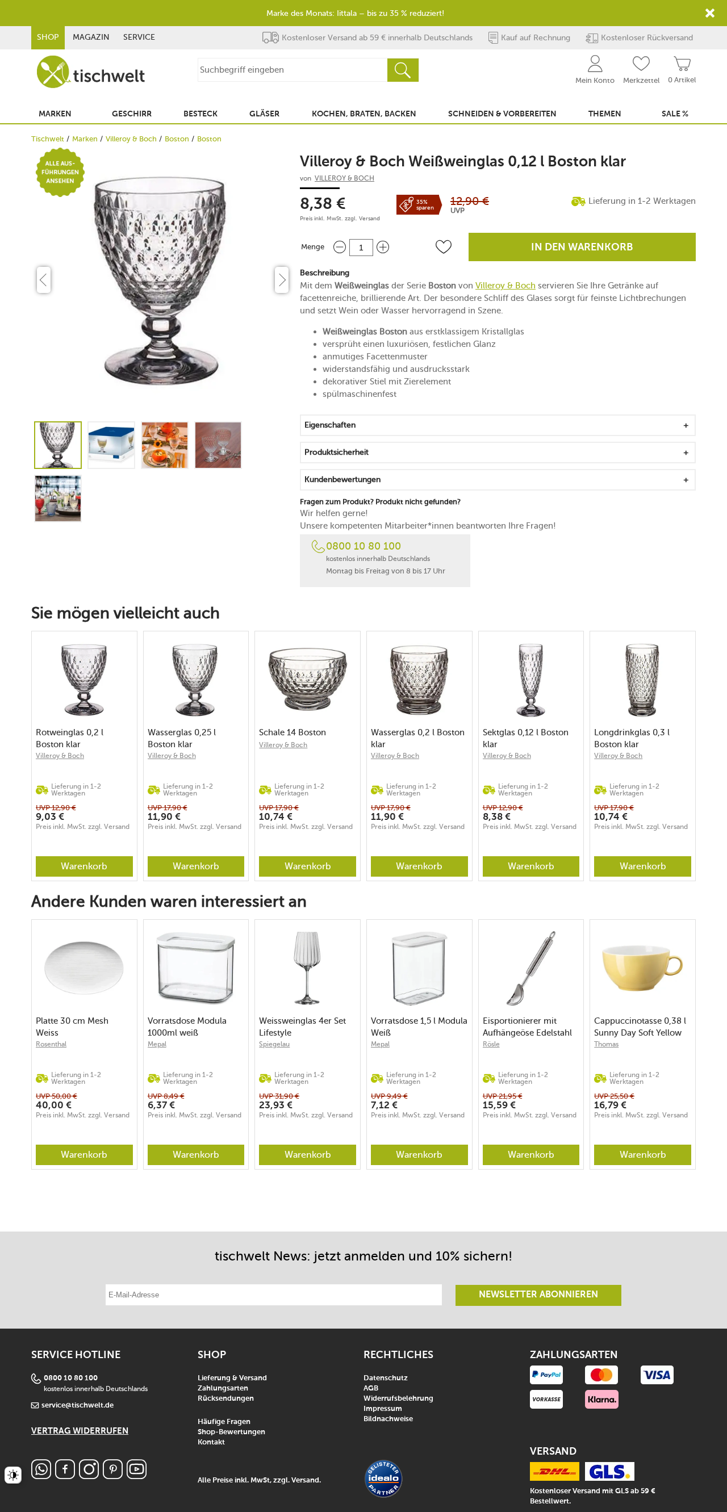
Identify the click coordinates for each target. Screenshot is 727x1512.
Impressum (383, 1409)
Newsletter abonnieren (538, 1295)
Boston (177, 139)
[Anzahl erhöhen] (382, 247)
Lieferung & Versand (232, 1378)
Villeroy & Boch (131, 139)
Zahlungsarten (223, 1388)
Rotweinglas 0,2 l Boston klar (69, 738)
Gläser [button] (264, 114)
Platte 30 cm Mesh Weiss (72, 1027)
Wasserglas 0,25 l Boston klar (182, 738)
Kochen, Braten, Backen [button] (364, 114)
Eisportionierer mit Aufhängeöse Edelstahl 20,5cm (527, 1027)
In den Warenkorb (582, 247)
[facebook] (65, 1476)
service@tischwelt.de (77, 1405)
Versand (369, 218)
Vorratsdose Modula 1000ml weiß (187, 1027)
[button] (444, 247)
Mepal (157, 1044)
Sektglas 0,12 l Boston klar (526, 738)
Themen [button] (604, 114)
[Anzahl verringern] (339, 247)
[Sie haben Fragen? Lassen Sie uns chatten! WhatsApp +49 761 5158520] (41, 1476)
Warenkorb (84, 866)
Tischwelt (47, 139)
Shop (48, 37)
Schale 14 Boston (292, 732)
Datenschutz (386, 1378)
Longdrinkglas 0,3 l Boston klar (632, 738)
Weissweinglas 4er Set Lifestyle (302, 1027)
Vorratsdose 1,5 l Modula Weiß (419, 1027)
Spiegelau (274, 1044)
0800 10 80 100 (363, 546)
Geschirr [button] (132, 114)
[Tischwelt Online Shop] (91, 72)
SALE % (675, 114)
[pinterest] (113, 1476)
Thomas (606, 1044)
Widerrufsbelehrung (398, 1398)
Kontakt (211, 1442)
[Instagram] (89, 1476)
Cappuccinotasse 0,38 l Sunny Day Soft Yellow (640, 1027)
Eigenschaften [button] (330, 425)
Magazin (91, 37)
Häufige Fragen (224, 1422)
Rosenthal (51, 1044)
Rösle (491, 1044)
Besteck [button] (200, 114)
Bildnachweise (388, 1419)
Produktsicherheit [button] (336, 452)
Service (139, 37)
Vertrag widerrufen (79, 1431)
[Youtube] (137, 1476)
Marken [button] (55, 114)
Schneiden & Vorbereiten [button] (502, 114)
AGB (371, 1388)
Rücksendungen (226, 1398)
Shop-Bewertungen (231, 1432)
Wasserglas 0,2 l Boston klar (418, 738)
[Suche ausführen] (402, 70)
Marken (85, 139)
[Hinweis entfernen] (709, 13)
